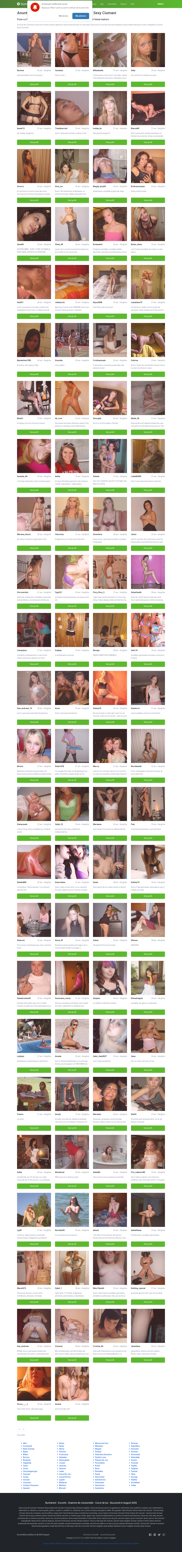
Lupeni (62, 1480)
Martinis (62, 1485)
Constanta (112, 4)
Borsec (26, 1457)
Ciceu (25, 1468)
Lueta (61, 1471)
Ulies (133, 1474)
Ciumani (26, 1474)
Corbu (25, 1477)
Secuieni (135, 1449)
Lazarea (62, 1466)
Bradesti (27, 1460)
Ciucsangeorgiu (30, 1471)
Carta (25, 1466)
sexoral (122, 1544)
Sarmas (134, 1443)
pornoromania (113, 1544)
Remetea (99, 1471)
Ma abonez (81, 16)
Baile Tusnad (28, 1449)
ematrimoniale (66, 1544)
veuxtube (135, 1544)
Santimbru (99, 1488)
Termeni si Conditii (90, 1535)
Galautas (63, 1457)
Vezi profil (34, 84)
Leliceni (62, 1468)
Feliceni (62, 1452)
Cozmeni (27, 1482)
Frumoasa (63, 1454)
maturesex (104, 1544)
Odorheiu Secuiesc (103, 1454)
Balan (25, 1452)
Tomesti (134, 1463)
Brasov (124, 4)
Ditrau (61, 1449)
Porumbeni (100, 1463)
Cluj (101, 4)
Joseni (62, 1463)
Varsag (134, 1477)
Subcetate (135, 1457)
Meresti (62, 1488)
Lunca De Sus (65, 1477)
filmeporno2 (95, 1544)
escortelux (76, 1544)
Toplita (134, 1466)
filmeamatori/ (86, 1544)
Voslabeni (135, 1482)
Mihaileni (99, 1446)
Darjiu (61, 1443)
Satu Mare (135, 1446)
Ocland (98, 1452)
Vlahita (134, 1480)
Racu (97, 1468)
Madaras (63, 1482)
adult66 (52, 1544)
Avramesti (27, 1446)
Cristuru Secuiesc (31, 1485)
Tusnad (134, 1471)
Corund (26, 1480)
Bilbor (25, 1454)
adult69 (58, 1544)
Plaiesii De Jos (101, 1460)
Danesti (26, 1488)
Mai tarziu (63, 16)
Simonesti (135, 1454)
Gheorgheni (64, 1460)
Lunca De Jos (65, 1474)
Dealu (61, 1446)
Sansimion (99, 1485)
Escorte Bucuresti (107, 1535)
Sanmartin (99, 1482)
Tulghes (134, 1468)
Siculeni (134, 1452)
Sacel (97, 1474)
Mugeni (98, 1449)
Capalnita (27, 1463)
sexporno (128, 1544)
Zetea (133, 1485)
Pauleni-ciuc (100, 1457)
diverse (46, 1544)
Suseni (134, 1460)
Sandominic (100, 1480)
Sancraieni (99, 1477)
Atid (25, 1443)
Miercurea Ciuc (101, 1443)
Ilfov (132, 4)
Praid (97, 1466)
